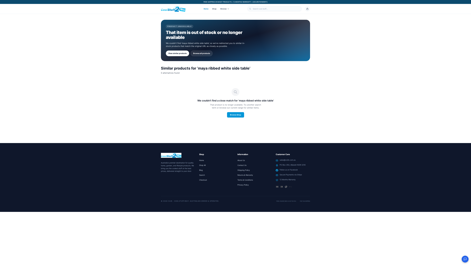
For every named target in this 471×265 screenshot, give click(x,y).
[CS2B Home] (173, 9)
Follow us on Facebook (289, 170)
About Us (241, 160)
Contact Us (241, 165)
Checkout (203, 180)
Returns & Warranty (245, 175)
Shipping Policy (243, 170)
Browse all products (201, 53)
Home (206, 9)
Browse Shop (235, 115)
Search (202, 175)
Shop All (202, 165)
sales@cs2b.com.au (288, 160)
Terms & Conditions (245, 180)
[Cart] (307, 9)
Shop (214, 9)
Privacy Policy (243, 185)
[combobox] (274, 8)
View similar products (177, 53)
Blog (201, 170)
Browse (223, 9)
